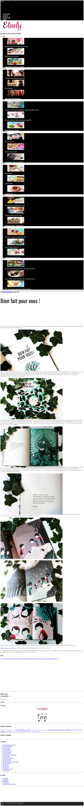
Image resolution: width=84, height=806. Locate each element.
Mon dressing (74, 730)
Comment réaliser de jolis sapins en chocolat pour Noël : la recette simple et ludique (20, 278)
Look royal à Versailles (9, 88)
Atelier (4, 99)
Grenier (4, 36)
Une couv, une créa (30, 731)
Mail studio (6, 779)
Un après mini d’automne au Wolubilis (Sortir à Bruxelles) (15, 205)
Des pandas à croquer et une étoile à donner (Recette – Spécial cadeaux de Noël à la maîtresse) (22, 110)
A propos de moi (6, 14)
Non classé (6, 731)
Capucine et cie (7, 750)
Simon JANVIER (20, 803)
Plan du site (5, 16)
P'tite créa (11, 731)
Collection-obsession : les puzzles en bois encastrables (14, 66)
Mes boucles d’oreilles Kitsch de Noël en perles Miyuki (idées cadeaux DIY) (18, 120)
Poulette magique (8, 769)
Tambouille (6, 770)
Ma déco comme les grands (11, 762)
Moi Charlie (6, 766)
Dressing (4, 68)
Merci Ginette (6, 763)
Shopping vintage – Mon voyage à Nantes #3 (13, 98)
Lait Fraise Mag (7, 759)
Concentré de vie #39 (9, 193)
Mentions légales (6, 17)
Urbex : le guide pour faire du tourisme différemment (14, 162)
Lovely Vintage (7, 760)
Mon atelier (66, 730)
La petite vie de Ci (8, 757)
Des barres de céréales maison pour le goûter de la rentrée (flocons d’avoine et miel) (20, 268)
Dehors (4, 195)
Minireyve (5, 764)
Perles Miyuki (15, 731)
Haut (1, 805)
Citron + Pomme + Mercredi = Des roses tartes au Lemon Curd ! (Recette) (18, 289)
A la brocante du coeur (9, 745)
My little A (5, 767)
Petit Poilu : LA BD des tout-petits (11, 151)
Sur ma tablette (22, 731)
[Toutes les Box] (42, 709)
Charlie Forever (7, 752)
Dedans (4, 163)
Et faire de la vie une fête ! (9, 141)
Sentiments (54, 658)
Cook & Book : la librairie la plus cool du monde (13, 215)
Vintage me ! (37, 731)
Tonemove (6, 782)
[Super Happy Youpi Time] (42, 717)
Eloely (9, 803)
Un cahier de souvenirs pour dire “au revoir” (12, 257)
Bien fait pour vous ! (6, 648)
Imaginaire (36, 658)
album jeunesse (5, 658)
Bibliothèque (5, 131)
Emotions (30, 658)
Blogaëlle (5, 778)
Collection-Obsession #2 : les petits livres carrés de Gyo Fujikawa (16, 46)
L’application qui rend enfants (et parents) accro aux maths (15, 237)
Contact (4, 19)
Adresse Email (3, 698)
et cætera (37, 730)
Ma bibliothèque (8, 292)
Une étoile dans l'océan (9, 784)
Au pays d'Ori (6, 747)
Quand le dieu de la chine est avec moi (12, 56)
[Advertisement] (34, 316)
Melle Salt (5, 781)
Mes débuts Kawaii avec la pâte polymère (12, 130)
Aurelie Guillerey (14, 658)
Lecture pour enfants (45, 658)
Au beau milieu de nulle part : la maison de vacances (14, 225)
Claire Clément (23, 658)
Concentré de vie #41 (8, 173)
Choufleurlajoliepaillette (9, 754)
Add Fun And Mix (8, 746)
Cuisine (4, 258)
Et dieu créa (6, 756)
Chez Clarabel (7, 753)
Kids (3, 226)
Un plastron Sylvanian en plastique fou (11, 247)
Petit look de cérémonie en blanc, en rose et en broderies (15, 78)
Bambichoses (6, 749)
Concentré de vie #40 (9, 183)
